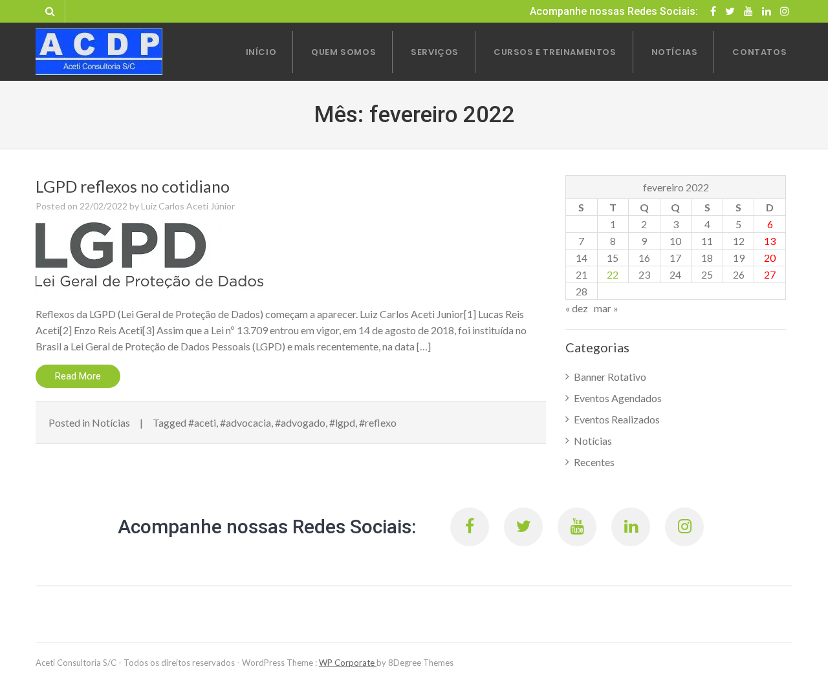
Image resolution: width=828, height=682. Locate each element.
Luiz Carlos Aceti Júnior (188, 205)
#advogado (300, 422)
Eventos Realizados (617, 419)
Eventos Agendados (618, 398)
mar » (606, 308)
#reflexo (378, 422)
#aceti (202, 422)
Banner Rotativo (610, 376)
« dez (576, 308)
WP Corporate (347, 662)
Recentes (594, 462)
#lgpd (342, 422)
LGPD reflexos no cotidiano (133, 186)
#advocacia (245, 422)
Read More (78, 376)
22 (612, 274)
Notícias (111, 422)
